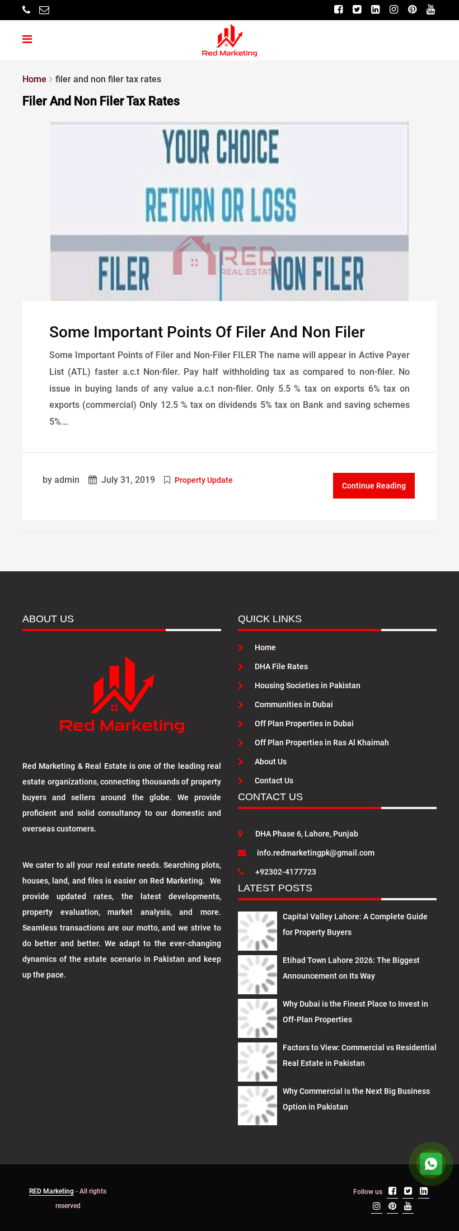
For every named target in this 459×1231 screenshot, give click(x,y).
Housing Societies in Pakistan (307, 685)
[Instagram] (394, 10)
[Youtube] (431, 10)
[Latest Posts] (257, 929)
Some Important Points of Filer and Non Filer (207, 332)
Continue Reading (374, 485)
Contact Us (274, 780)
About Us (271, 761)
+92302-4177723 (285, 871)
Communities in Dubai (294, 704)
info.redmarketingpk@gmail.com (315, 852)
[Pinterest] (412, 10)
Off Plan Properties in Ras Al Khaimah (322, 742)
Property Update (204, 480)
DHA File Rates (281, 666)
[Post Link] (229, 210)
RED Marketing (51, 1191)
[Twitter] (357, 10)
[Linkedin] (375, 10)
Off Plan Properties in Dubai (304, 723)
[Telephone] (26, 9)
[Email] (44, 9)
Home (265, 647)
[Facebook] (338, 10)
